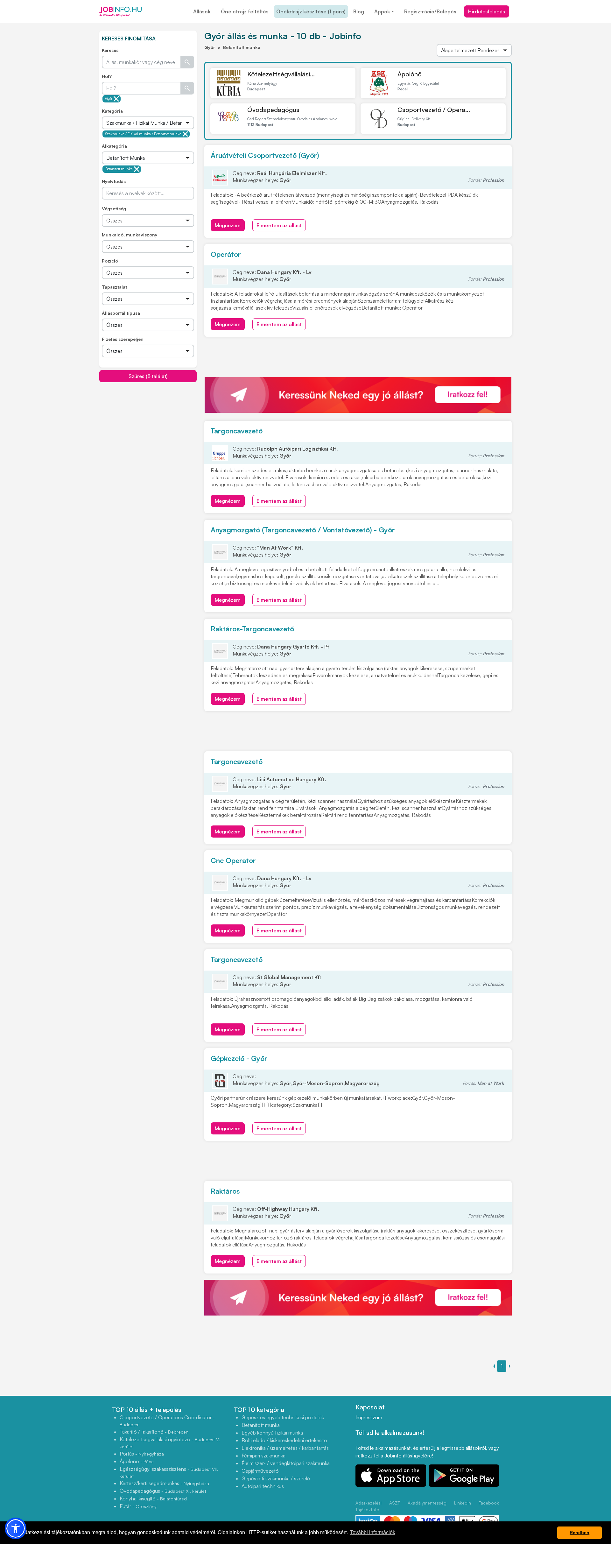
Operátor (226, 254)
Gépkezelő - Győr (239, 1058)
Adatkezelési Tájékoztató (368, 1506)
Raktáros (225, 1191)
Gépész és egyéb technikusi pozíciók (283, 1417)
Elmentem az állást (279, 225)
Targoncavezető (237, 430)
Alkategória (114, 146)
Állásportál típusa (121, 313)
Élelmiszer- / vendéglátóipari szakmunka (286, 1463)
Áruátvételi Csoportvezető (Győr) (265, 155)
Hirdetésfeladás (486, 11)
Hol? (107, 76)
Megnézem (228, 225)
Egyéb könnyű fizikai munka (272, 1432)
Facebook (489, 1502)
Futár (138, 1506)
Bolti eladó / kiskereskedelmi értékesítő (284, 1440)
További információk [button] (372, 1532)
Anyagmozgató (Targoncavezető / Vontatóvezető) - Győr (303, 529)
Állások (202, 11)
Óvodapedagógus (273, 110)
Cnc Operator (233, 860)
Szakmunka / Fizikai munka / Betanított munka (143, 134)
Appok (382, 11)
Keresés (110, 50)
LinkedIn (462, 1502)
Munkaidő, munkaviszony (129, 234)
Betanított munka (119, 169)
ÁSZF (394, 1502)
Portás (142, 1453)
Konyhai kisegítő (153, 1498)
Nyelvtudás (114, 181)
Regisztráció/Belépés (430, 11)
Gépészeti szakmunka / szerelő (276, 1478)
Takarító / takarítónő (154, 1431)
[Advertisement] (148, 427)
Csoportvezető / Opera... (433, 110)
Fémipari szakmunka (263, 1455)
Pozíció (110, 260)
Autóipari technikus (263, 1486)
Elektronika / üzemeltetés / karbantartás (285, 1448)
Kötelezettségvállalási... (281, 74)
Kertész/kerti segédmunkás (164, 1483)
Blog (358, 11)
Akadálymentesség (427, 1502)
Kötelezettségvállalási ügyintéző (170, 1442)
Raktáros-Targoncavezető (252, 628)
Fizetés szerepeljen (123, 339)
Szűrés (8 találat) (148, 376)
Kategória (112, 111)
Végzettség (114, 208)
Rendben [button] (579, 1532)
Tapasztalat (114, 287)
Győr (108, 98)
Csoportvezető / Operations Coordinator (167, 1420)
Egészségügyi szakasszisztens (169, 1472)
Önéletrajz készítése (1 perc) (311, 11)
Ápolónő (409, 74)
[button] (15, 1528)
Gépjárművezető (260, 1471)
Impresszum (368, 1417)
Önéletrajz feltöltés (245, 11)
